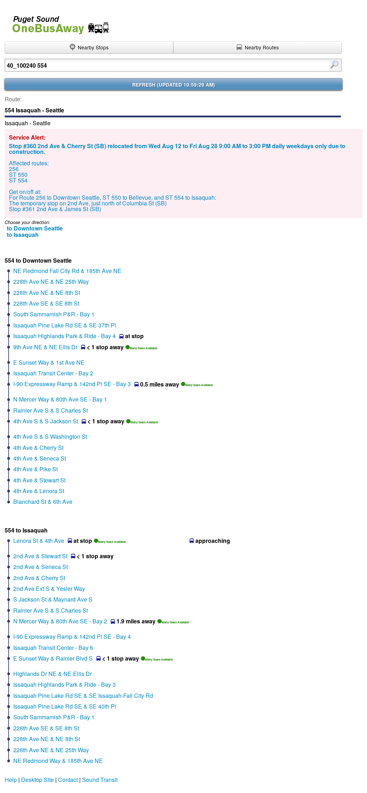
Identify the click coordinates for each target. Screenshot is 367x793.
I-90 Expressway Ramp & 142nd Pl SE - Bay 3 (72, 384)
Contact (68, 779)
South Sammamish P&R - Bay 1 (54, 314)
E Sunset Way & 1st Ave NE (49, 362)
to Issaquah (23, 234)
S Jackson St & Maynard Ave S (52, 599)
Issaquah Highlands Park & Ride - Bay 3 (64, 684)
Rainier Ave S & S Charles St (50, 410)
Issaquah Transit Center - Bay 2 (53, 373)
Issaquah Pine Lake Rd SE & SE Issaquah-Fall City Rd (83, 695)
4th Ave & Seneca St (39, 458)
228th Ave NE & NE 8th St (46, 292)
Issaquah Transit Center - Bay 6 (53, 647)
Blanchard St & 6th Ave (42, 501)
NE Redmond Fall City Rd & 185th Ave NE (67, 271)
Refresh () (173, 84)
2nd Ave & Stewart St (40, 556)
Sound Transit (100, 779)
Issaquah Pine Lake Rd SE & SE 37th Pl (64, 325)
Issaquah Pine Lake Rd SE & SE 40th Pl (64, 706)
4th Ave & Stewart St (39, 480)
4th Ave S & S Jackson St (45, 421)
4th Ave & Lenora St (38, 491)
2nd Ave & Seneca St (40, 567)
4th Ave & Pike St (35, 469)
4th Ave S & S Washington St (50, 436)
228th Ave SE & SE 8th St (46, 303)
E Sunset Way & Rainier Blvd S (53, 658)
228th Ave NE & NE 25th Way (51, 281)
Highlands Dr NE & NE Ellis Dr (52, 674)
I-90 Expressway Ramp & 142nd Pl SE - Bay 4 (72, 636)
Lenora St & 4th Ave (38, 540)
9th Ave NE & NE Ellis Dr (45, 347)
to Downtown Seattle (35, 228)
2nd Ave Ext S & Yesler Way (49, 588)
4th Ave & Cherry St (38, 447)
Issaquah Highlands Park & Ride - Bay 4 (64, 336)
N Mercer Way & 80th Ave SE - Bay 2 (60, 621)
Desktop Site (37, 779)
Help (11, 779)
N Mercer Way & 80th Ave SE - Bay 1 (60, 399)
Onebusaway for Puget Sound (57, 22)
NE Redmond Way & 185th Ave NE (58, 760)
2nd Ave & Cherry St (39, 578)
